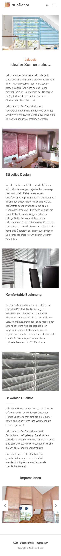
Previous (5, 505)
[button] (47, 5)
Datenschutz (27, 542)
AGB (15, 542)
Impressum (42, 542)
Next (56, 505)
